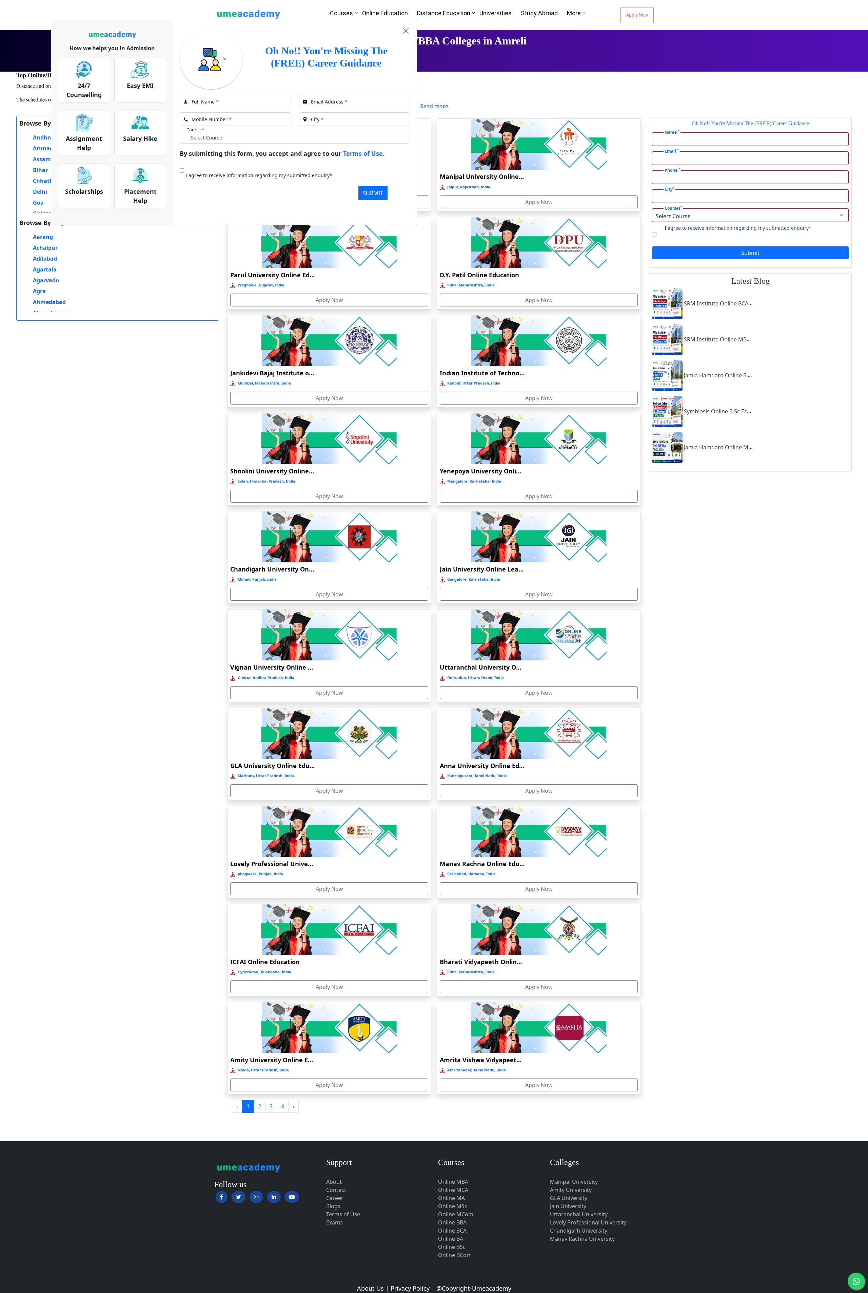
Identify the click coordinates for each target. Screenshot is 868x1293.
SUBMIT (373, 193)
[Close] (406, 31)
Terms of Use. (363, 153)
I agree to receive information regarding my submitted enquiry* (258, 175)
